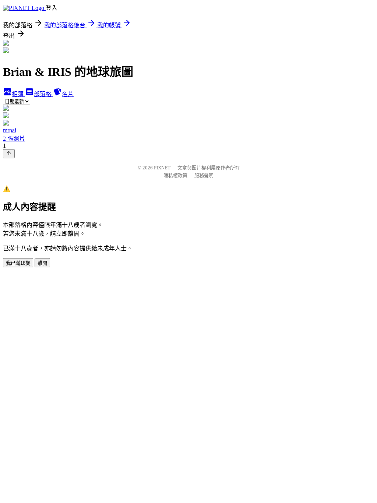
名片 (68, 94)
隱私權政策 (175, 175)
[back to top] (9, 153)
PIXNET (162, 167)
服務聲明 (204, 175)
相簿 (18, 94)
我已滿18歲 (18, 263)
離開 (42, 263)
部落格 (43, 94)
